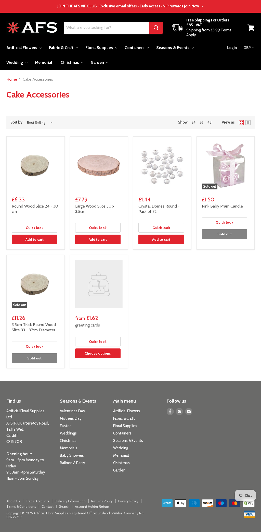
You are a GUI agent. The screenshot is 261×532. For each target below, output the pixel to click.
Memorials (68, 448)
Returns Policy (102, 501)
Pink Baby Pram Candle (222, 206)
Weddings (68, 433)
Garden (98, 62)
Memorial (43, 62)
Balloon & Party (72, 463)
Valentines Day (72, 411)
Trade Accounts (37, 501)
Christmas (70, 62)
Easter (65, 426)
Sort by (16, 122)
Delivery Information (70, 501)
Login (232, 47)
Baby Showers (72, 455)
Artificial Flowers (22, 47)
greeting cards (87, 325)
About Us (13, 501)
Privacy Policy (128, 501)
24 (193, 122)
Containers (135, 47)
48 (209, 122)
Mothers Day (71, 418)
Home (11, 79)
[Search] (156, 28)
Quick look (34, 227)
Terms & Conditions (21, 506)
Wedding (15, 62)
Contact (48, 506)
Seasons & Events (173, 47)
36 (201, 122)
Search (64, 506)
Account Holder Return (92, 506)
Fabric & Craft (62, 47)
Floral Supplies (99, 47)
